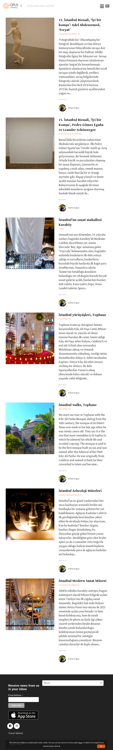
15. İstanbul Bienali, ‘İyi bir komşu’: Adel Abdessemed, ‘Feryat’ (80, 25)
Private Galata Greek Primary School (70, 134)
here (80, 743)
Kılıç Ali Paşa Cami (65, 319)
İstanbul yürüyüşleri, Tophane (82, 315)
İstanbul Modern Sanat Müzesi (83, 581)
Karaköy (61, 229)
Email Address (15, 695)
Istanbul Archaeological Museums (70, 495)
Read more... (63, 100)
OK (101, 746)
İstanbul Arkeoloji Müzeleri (80, 491)
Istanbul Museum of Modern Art (69, 34)
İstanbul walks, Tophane (78, 405)
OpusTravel (10, 6)
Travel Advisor (15, 733)
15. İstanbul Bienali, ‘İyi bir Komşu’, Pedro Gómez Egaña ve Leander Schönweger (81, 125)
